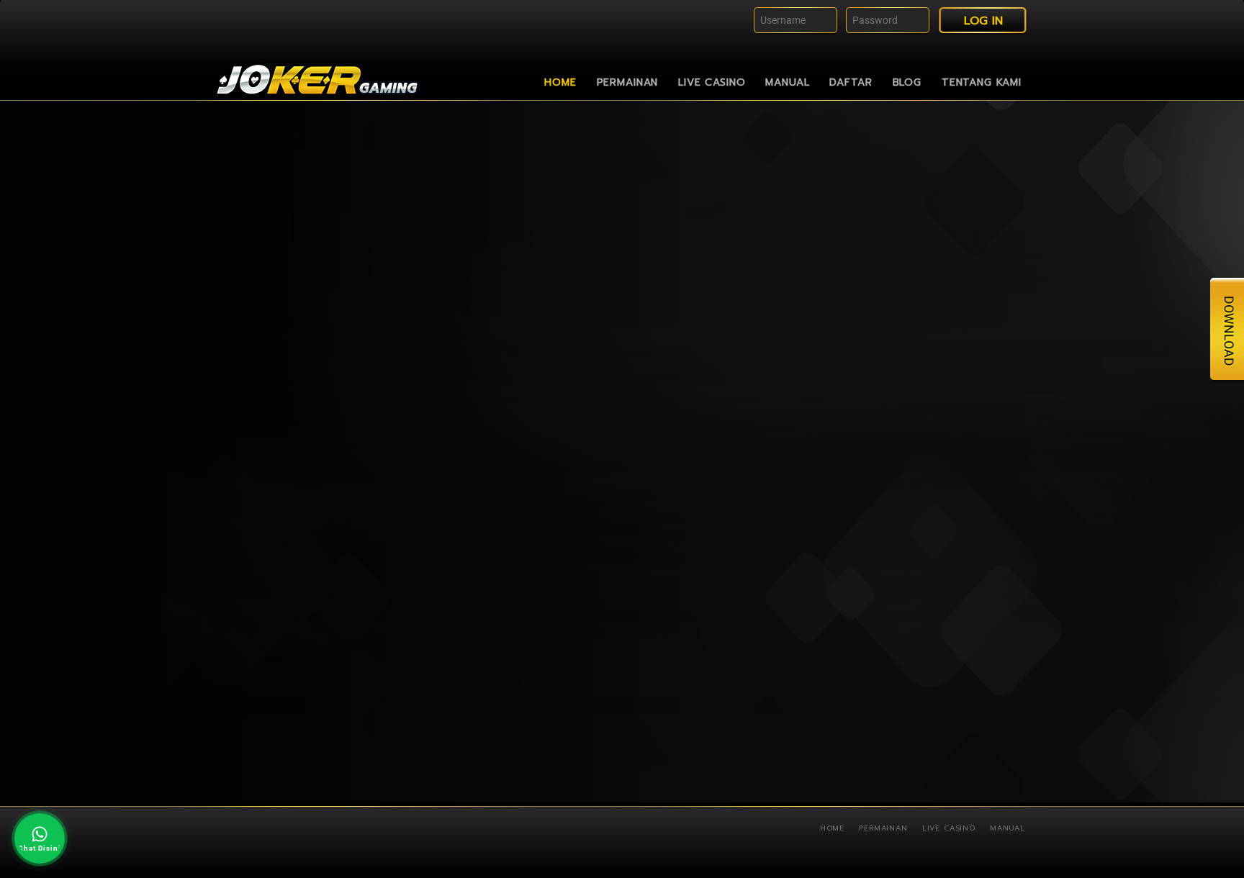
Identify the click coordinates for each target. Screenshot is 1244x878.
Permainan (628, 82)
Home (560, 82)
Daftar (850, 82)
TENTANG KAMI (982, 82)
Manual (787, 82)
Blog (907, 82)
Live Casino (711, 82)
